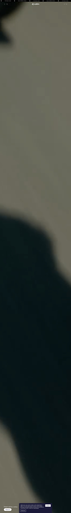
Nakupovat (8, 509)
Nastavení (23, 510)
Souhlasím (48, 505)
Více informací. (36, 508)
